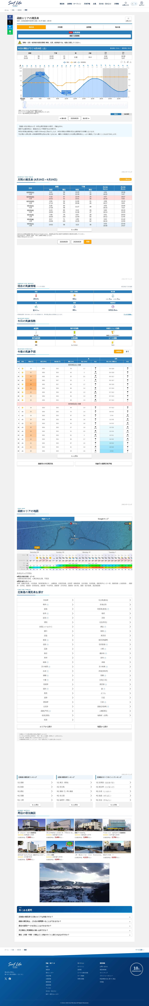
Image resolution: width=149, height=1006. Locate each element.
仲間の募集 (81, 979)
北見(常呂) (103, 622)
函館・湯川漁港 (85, 585)
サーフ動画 (81, 976)
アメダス (48, 988)
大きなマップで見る (24, 573)
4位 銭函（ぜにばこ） (104, 796)
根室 (44, 640)
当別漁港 (92, 583)
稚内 (44, 604)
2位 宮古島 (61, 787)
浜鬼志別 (103, 604)
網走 (102, 627)
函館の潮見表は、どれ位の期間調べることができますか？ (40, 921)
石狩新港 (102, 644)
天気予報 (48, 976)
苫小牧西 (44, 666)
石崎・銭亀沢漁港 (23, 583)
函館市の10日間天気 (45, 464)
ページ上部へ (139, 950)
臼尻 (103, 698)
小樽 (102, 649)
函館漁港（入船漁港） (120, 583)
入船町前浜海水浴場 (24, 578)
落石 (45, 653)
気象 (13, 10)
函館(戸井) (44, 711)
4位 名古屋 (61, 796)
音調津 (45, 684)
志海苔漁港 (62, 583)
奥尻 (45, 693)
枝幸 (44, 613)
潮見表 (19, 10)
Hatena (10, 28)
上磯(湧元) (103, 711)
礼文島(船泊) (103, 600)
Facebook (10, 18)
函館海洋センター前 (104, 583)
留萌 (102, 631)
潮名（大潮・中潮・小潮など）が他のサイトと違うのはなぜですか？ (44, 935)
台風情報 (48, 979)
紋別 (44, 618)
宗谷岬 (45, 600)
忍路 (45, 649)
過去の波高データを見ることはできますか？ (35, 926)
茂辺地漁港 (96, 585)
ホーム (7, 10)
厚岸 (45, 658)
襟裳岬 (45, 702)
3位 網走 (20, 791)
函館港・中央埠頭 (47, 585)
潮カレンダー (50, 972)
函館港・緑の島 (73, 585)
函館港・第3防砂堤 (32, 585)
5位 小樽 (20, 800)
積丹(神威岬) (103, 640)
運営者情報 (103, 969)
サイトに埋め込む (125, 179)
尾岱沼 (103, 635)
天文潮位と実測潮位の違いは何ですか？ (33, 930)
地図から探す (102, 727)
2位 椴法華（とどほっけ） (105, 787)
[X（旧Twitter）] (6, 979)
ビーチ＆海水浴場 (83, 972)
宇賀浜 (46, 578)
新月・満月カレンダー (52, 994)
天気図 (60, 27)
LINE (10, 33)
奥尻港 (102, 684)
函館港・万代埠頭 (60, 585)
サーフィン (81, 966)
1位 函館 (20, 782)
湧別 (45, 622)
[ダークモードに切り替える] (134, 3)
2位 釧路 (20, 787)
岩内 (102, 658)
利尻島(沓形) (102, 609)
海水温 (117, 27)
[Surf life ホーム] (15, 4)
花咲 (44, 644)
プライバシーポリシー (106, 976)
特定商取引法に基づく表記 (108, 979)
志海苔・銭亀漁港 (74, 583)
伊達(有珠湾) (103, 671)
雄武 (103, 613)
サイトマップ (104, 972)
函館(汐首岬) (102, 706)
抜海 (45, 609)
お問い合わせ (104, 966)
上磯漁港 (54, 583)
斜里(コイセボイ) (45, 627)
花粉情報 (48, 985)
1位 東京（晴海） (63, 782)
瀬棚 (44, 675)
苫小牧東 (102, 666)
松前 (45, 720)
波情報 (88, 27)
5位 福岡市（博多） (64, 800)
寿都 (103, 662)
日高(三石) (103, 680)
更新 (88, 242)
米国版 (102, 982)
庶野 (45, 698)
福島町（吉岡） (103, 715)
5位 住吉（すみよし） (104, 800)
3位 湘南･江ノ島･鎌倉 (65, 791)
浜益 (45, 635)
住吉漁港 (84, 583)
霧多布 (102, 653)
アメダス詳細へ (128, 314)
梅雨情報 (48, 982)
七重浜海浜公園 (37, 578)
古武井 (45, 706)
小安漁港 (34, 583)
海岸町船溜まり (43, 583)
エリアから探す (46, 727)
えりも (103, 693)
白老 (44, 671)
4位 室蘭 (20, 796)
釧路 (44, 662)
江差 (102, 702)
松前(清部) (46, 715)
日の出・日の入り (51, 991)
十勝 (44, 680)
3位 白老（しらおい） (104, 791)
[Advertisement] (74, 155)
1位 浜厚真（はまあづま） (105, 782)
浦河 (44, 689)
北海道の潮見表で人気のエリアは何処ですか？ (36, 917)
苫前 (103, 618)
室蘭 (102, 675)
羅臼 (45, 631)
